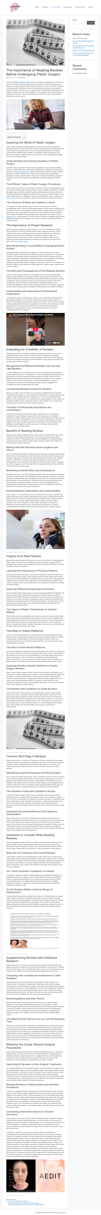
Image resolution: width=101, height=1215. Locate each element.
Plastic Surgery (67, 7)
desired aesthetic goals (21, 172)
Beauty (37, 7)
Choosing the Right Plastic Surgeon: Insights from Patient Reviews (25, 1204)
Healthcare (45, 7)
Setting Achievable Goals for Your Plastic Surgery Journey (23, 1202)
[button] (23, 137)
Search (75, 20)
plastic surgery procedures (14, 198)
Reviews (25, 1201)
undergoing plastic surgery (26, 82)
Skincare (90, 7)
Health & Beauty (55, 7)
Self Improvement (80, 7)
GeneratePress (61, 1212)
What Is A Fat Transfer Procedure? (83, 50)
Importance (11, 1201)
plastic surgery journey (21, 241)
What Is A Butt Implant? (80, 38)
